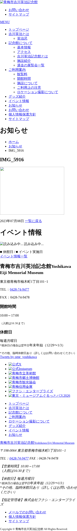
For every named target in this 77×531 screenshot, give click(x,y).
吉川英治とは (19, 34)
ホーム (14, 142)
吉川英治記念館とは (32, 56)
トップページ (19, 29)
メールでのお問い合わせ (27, 512)
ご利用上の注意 (29, 87)
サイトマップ (19, 14)
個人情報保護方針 (22, 114)
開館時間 (24, 78)
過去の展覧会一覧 (30, 65)
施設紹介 (24, 61)
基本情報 (24, 47)
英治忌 (22, 38)
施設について (27, 83)
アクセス (24, 52)
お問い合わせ (19, 10)
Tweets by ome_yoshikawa (18, 357)
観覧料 (22, 74)
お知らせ (15, 105)
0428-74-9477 (19, 289)
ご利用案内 (17, 69)
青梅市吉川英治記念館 (37, 442)
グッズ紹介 (17, 96)
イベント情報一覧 (13, 256)
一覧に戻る (33, 221)
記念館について (21, 43)
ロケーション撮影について (37, 92)
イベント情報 (19, 101)
